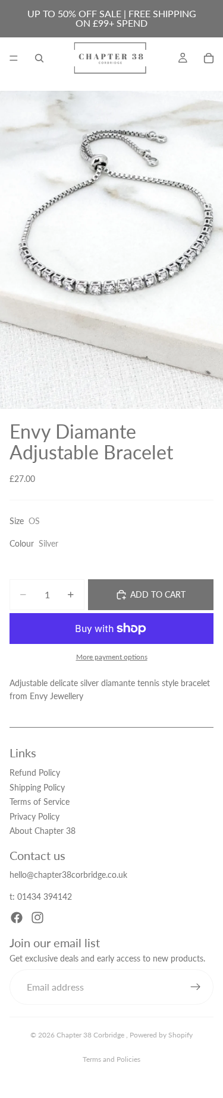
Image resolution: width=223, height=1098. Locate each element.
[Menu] (13, 58)
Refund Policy (35, 772)
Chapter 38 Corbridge (91, 1034)
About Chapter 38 (43, 831)
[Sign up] (195, 986)
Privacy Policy (34, 816)
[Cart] (209, 58)
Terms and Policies (111, 1059)
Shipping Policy (37, 787)
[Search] (39, 58)
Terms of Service (40, 801)
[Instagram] (37, 917)
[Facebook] (17, 917)
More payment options (111, 656)
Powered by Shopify (161, 1034)
